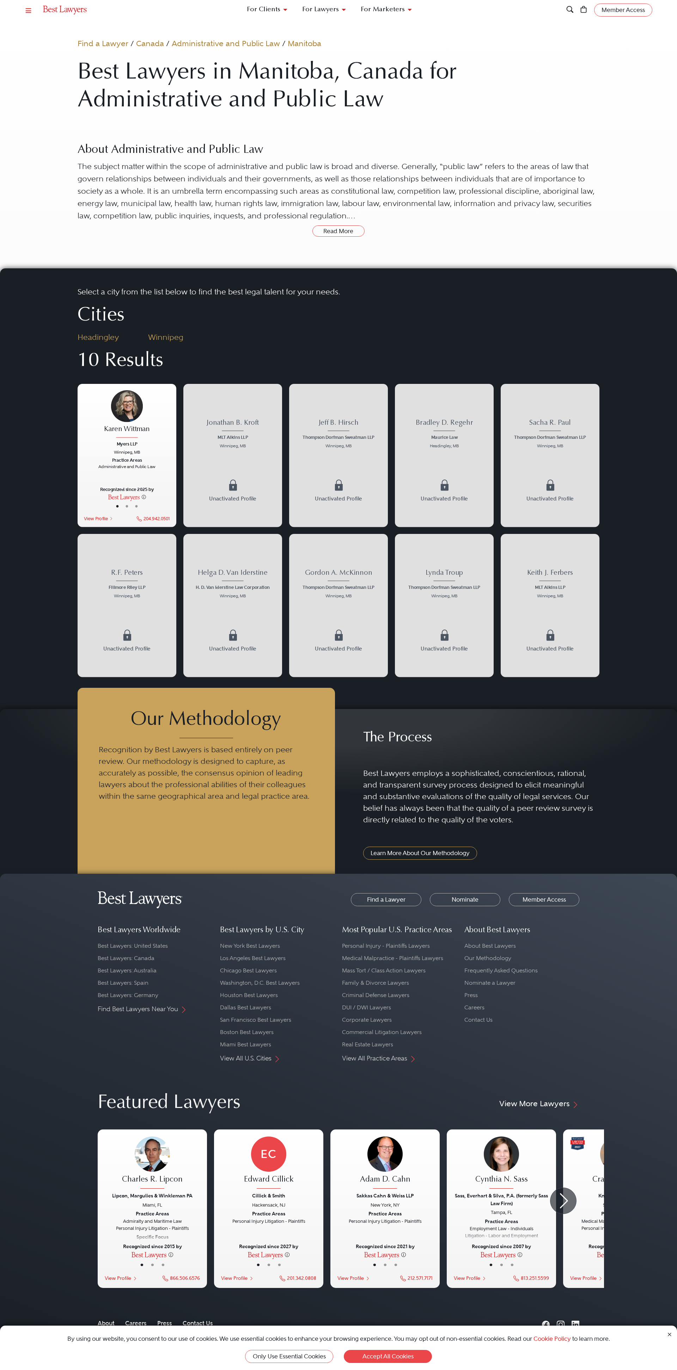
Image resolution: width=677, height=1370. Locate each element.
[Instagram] (561, 1323)
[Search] (570, 10)
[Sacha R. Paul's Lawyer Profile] (550, 455)
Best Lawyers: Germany (128, 995)
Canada (150, 43)
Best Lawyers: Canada (126, 958)
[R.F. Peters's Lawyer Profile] (127, 605)
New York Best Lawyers (250, 945)
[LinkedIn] (575, 1323)
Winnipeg (165, 337)
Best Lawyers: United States (133, 945)
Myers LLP (127, 444)
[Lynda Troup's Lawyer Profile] (444, 605)
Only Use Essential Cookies (289, 1356)
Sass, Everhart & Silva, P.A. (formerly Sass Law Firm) (501, 1199)
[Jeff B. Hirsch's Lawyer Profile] (338, 455)
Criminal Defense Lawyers (375, 995)
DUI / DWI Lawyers (366, 1007)
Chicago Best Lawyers (248, 970)
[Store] (583, 10)
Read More (338, 231)
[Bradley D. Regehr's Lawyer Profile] (444, 455)
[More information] (144, 496)
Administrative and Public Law (226, 43)
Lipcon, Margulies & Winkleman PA (152, 1195)
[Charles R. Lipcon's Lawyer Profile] (152, 1164)
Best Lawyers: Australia (127, 970)
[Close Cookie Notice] (670, 1334)
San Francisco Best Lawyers (255, 1019)
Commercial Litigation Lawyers (382, 1032)
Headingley (98, 337)
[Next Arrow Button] (563, 1201)
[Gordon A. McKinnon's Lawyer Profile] (338, 605)
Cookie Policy (552, 1338)
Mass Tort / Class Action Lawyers (384, 970)
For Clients (263, 9)
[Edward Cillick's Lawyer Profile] (268, 1164)
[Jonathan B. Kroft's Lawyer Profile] (232, 455)
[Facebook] (546, 1323)
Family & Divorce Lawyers (375, 982)
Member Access (544, 899)
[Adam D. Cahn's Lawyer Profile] (385, 1164)
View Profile (96, 518)
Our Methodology (487, 958)
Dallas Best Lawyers (245, 1007)
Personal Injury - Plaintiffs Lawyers (386, 945)
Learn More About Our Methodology (420, 853)
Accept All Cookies (388, 1356)
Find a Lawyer (103, 43)
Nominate (465, 899)
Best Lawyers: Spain (123, 982)
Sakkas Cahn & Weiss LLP (385, 1195)
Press (471, 995)
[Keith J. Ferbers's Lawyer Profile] (550, 605)
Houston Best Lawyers (249, 995)
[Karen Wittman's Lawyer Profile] (127, 414)
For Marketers (383, 9)
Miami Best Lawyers (245, 1044)
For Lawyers (320, 9)
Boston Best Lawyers (247, 1032)
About (106, 1323)
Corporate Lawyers (367, 1019)
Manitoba (304, 43)
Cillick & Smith (268, 1195)
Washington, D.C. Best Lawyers (260, 982)
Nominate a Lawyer (490, 982)
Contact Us (478, 1019)
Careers (474, 1007)
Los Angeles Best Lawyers (253, 958)
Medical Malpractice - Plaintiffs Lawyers (392, 958)
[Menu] (28, 10)
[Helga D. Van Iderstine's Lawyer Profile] (232, 605)
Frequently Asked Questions (501, 970)
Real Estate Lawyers (367, 1044)
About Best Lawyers (490, 945)
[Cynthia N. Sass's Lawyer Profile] (501, 1164)
